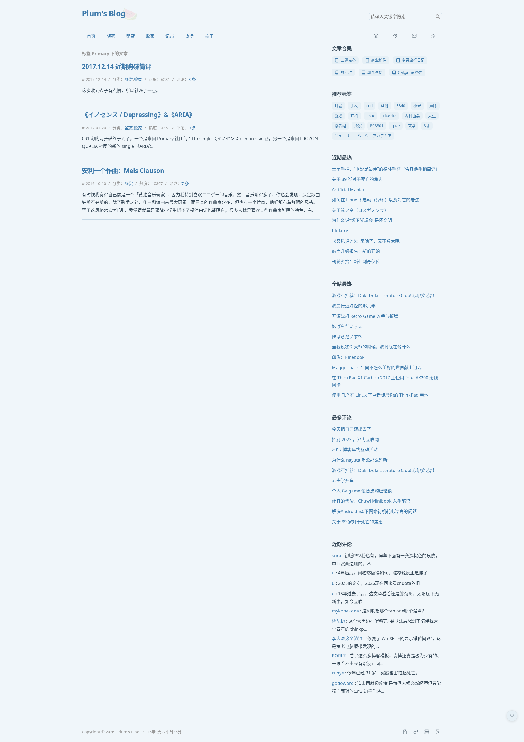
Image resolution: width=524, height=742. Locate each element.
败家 (150, 36)
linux (370, 115)
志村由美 (412, 115)
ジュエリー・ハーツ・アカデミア (363, 135)
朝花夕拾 (375, 72)
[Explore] (376, 36)
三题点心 (348, 60)
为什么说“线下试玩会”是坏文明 (362, 220)
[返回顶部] (512, 730)
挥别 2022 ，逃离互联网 (355, 439)
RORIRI (339, 656)
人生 (432, 115)
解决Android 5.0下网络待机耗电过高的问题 (374, 511)
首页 (91, 36)
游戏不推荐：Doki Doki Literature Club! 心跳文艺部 (383, 295)
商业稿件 (378, 60)
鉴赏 (130, 36)
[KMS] (416, 732)
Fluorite (390, 115)
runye (338, 673)
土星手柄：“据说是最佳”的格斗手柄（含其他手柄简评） (386, 169)
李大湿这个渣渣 (347, 638)
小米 (417, 105)
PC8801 (376, 125)
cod (369, 105)
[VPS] (426, 732)
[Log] (405, 732)
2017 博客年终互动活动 (355, 450)
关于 (209, 36)
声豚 (433, 105)
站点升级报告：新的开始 (356, 251)
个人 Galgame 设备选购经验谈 (362, 491)
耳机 (354, 115)
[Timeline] (437, 732)
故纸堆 (346, 72)
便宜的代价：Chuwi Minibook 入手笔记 (371, 501)
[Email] (414, 36)
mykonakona (345, 611)
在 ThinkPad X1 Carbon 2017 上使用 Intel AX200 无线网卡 (385, 381)
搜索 (437, 16)
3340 (401, 105)
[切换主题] (512, 715)
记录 (169, 36)
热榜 (189, 36)
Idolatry (340, 231)
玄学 (412, 125)
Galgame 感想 (410, 72)
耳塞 (338, 105)
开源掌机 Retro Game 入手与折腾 (365, 316)
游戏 (338, 115)
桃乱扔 (338, 621)
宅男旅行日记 (413, 60)
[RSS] (433, 36)
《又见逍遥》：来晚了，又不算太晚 (366, 241)
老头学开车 (343, 480)
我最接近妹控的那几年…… (357, 306)
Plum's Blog (104, 13)
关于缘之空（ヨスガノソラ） (360, 210)
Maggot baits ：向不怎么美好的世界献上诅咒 (377, 368)
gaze (396, 125)
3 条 (192, 79)
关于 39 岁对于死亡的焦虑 (357, 179)
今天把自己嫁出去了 (351, 429)
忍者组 (340, 125)
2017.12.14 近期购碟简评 (116, 66)
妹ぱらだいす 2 (347, 326)
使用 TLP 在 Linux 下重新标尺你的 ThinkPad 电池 (380, 395)
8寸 (427, 125)
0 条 (192, 127)
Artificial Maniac (348, 190)
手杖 (354, 105)
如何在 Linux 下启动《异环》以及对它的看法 (375, 200)
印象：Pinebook (348, 357)
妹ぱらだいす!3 (347, 337)
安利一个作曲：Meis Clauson (123, 170)
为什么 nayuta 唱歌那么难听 (360, 460)
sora (336, 556)
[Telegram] (395, 36)
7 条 (185, 183)
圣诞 (384, 105)
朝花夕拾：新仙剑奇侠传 (356, 262)
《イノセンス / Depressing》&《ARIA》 (138, 114)
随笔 (110, 36)
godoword (343, 683)
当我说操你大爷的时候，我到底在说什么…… (375, 347)
